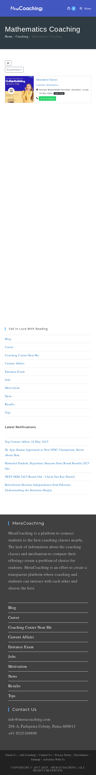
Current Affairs (15, 363)
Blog (8, 339)
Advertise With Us (54, 759)
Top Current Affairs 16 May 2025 (27, 442)
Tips (8, 412)
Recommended (13, 69)
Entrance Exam (15, 372)
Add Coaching (27, 755)
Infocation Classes (46, 79)
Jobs (8, 380)
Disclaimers (81, 755)
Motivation (12, 388)
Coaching (22, 36)
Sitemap (35, 759)
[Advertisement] (48, 164)
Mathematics (52, 84)
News (8, 396)
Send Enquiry (49, 98)
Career (9, 347)
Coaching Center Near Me (22, 355)
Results (10, 404)
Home (9, 36)
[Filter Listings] (8, 63)
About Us (11, 755)
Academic (40, 84)
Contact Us (45, 755)
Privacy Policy (63, 755)
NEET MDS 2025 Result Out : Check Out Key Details (40, 477)
